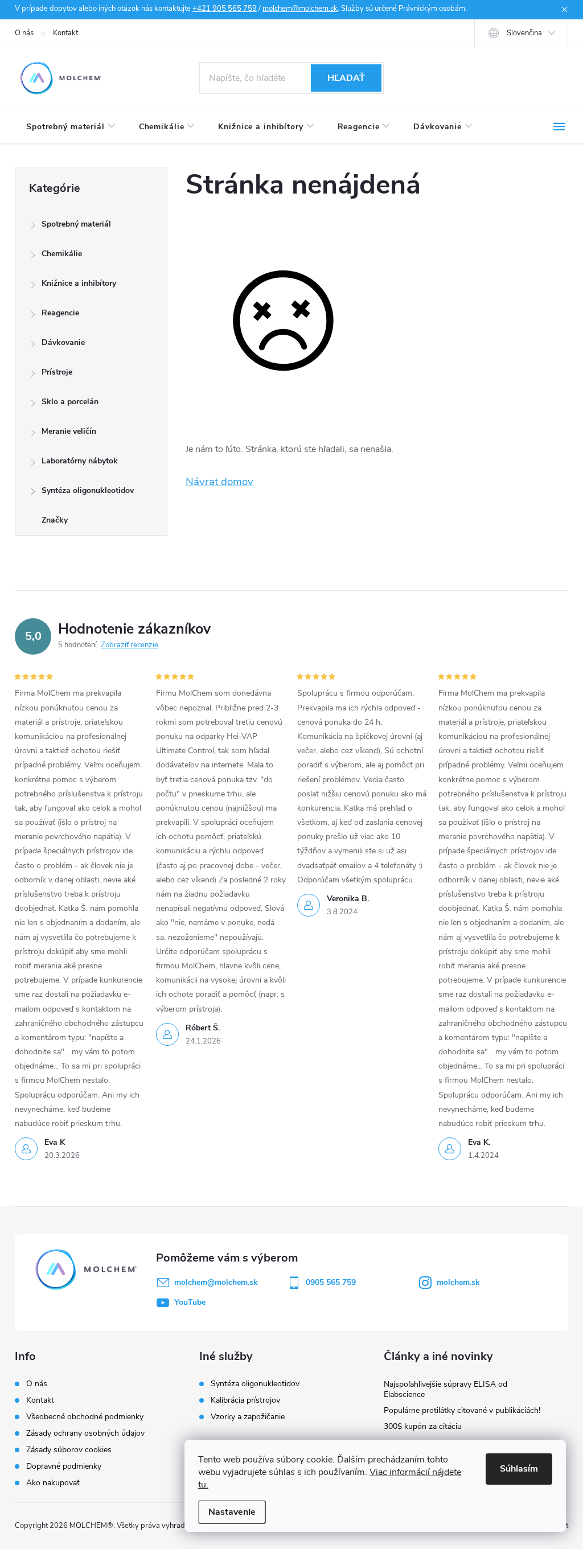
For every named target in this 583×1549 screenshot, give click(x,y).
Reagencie (60, 312)
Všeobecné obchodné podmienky (84, 1416)
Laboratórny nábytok (80, 460)
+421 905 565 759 (224, 8)
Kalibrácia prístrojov (245, 1400)
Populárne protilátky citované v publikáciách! (462, 1410)
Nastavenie (232, 1512)
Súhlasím (519, 1468)
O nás (24, 33)
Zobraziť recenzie (129, 645)
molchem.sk (458, 1282)
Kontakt (65, 33)
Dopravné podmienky (63, 1466)
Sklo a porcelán (70, 401)
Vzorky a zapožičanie (248, 1416)
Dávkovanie (63, 342)
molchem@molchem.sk (300, 8)
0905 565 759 (331, 1282)
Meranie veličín (69, 431)
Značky (55, 520)
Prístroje (57, 372)
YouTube (190, 1302)
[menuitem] (71, 127)
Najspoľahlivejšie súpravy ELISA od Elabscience (445, 1389)
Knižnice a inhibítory (79, 283)
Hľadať (346, 78)
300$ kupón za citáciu (423, 1426)
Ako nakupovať (53, 1482)
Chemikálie (62, 253)
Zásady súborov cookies (69, 1449)
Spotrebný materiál (76, 224)
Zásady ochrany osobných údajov (85, 1433)
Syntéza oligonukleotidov (88, 490)
